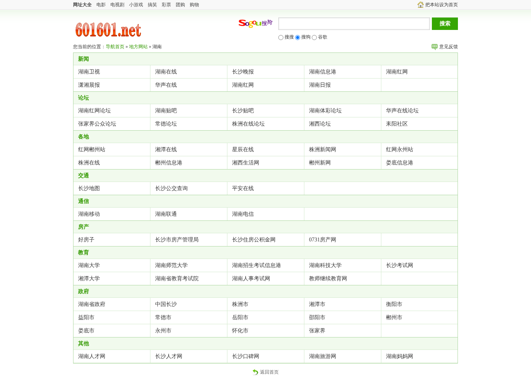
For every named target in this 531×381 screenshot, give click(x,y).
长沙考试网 (399, 265)
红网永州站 (399, 149)
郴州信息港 (168, 163)
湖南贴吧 (166, 111)
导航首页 (115, 46)
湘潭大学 (89, 278)
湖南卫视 (89, 72)
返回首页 (269, 372)
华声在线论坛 (402, 111)
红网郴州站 (91, 149)
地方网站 (138, 46)
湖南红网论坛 (94, 111)
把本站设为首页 (441, 4)
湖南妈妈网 (399, 356)
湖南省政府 (91, 304)
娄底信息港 (399, 163)
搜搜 (288, 37)
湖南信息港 (322, 72)
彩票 (166, 4)
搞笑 (152, 4)
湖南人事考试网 (251, 278)
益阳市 (86, 317)
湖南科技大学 (325, 265)
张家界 (317, 331)
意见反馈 (448, 46)
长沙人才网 (168, 356)
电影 (101, 4)
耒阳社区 (397, 124)
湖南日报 (320, 85)
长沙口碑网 (245, 356)
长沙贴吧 (243, 111)
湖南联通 (166, 214)
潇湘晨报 (89, 85)
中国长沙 (166, 304)
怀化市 (240, 331)
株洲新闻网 (322, 149)
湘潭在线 (166, 149)
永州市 (163, 331)
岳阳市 (240, 317)
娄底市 (86, 331)
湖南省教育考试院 (177, 278)
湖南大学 (89, 265)
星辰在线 (243, 149)
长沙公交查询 (171, 188)
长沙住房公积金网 (254, 240)
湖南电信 (243, 214)
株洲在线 (89, 163)
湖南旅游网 (322, 356)
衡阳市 (394, 304)
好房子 (86, 240)
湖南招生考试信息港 (256, 265)
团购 (180, 4)
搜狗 (305, 37)
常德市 (163, 317)
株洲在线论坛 (248, 124)
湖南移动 (89, 214)
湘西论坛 (320, 124)
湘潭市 (317, 304)
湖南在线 (166, 72)
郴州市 (394, 317)
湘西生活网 (245, 163)
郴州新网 (320, 163)
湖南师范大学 (171, 265)
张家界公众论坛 (97, 124)
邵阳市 (317, 317)
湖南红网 (397, 72)
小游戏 (136, 4)
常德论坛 (166, 124)
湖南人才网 (91, 356)
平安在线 (243, 188)
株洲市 (240, 304)
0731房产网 (322, 240)
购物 (194, 4)
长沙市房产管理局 (177, 240)
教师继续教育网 (328, 278)
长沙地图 (89, 188)
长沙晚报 (243, 72)
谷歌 (322, 37)
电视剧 (117, 4)
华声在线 (166, 85)
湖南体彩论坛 (325, 111)
